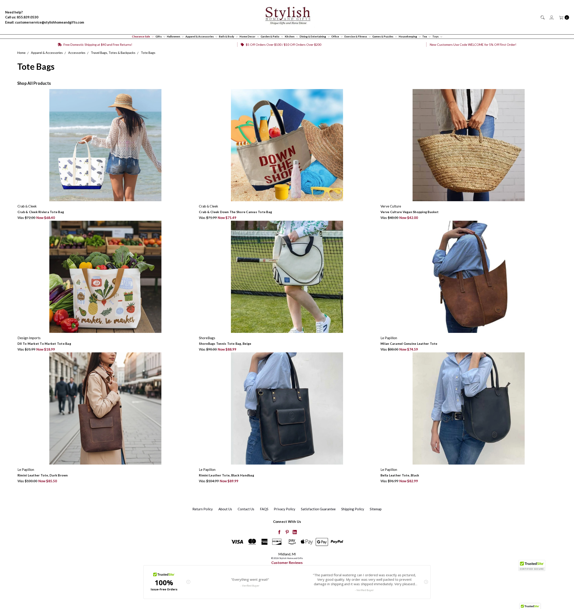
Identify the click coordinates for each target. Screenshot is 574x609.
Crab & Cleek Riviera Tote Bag (40, 212)
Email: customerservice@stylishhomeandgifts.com (44, 22)
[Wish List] (190, 112)
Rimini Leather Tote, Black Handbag (226, 475)
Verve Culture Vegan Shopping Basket (409, 212)
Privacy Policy (284, 509)
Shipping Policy (352, 509)
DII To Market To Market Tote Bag (44, 343)
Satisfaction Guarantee (318, 509)
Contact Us (246, 509)
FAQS (264, 509)
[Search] (542, 17)
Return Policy (202, 509)
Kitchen (290, 36)
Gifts (158, 36)
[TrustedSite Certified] (531, 565)
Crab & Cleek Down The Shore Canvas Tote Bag (235, 212)
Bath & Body (227, 36)
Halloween (173, 36)
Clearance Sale (141, 36)
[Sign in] (551, 17)
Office (335, 36)
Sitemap (376, 509)
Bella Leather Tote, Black (399, 475)
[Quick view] (190, 91)
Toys (435, 36)
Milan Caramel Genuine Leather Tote (408, 343)
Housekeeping (408, 36)
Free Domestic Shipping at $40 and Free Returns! (97, 44)
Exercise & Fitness (355, 36)
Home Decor (247, 36)
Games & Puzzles (383, 36)
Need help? (14, 12)
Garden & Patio (270, 36)
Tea (424, 36)
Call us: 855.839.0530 (21, 17)
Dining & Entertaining (313, 36)
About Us (225, 509)
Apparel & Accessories (199, 36)
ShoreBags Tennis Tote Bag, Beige (225, 343)
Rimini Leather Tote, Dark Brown (42, 475)
